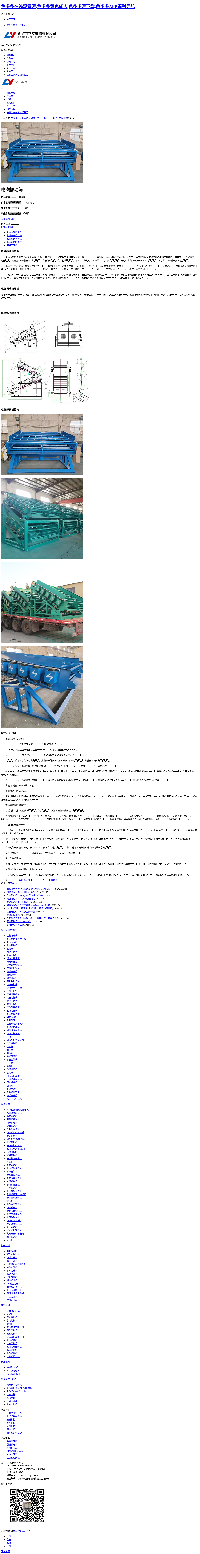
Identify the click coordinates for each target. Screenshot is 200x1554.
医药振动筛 (12, 935)
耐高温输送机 (13, 1217)
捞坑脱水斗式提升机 (16, 1264)
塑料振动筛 (12, 971)
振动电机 (5, 1362)
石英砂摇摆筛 (13, 1007)
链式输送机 (12, 1116)
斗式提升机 (12, 1297)
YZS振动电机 (13, 1371)
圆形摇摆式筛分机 (15, 1040)
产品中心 (11, 58)
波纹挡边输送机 (14, 1230)
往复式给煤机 (13, 1356)
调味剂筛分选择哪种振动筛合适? (22, 892)
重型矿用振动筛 (60, 118)
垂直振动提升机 (14, 1290)
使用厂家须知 (13, 245)
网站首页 (11, 55)
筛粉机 (10, 1066)
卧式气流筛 (12, 1056)
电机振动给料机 (14, 1347)
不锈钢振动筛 (13, 1027)
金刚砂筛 (11, 1020)
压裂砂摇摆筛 (13, 994)
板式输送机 (12, 1165)
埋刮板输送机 (13, 1119)
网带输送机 (12, 1123)
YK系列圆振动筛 (15, 1451)
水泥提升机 (12, 1274)
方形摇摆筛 (12, 1043)
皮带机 (10, 1201)
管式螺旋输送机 (14, 1224)
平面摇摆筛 (12, 955)
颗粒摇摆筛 (12, 1001)
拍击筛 (10, 1053)
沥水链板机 (12, 1152)
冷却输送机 (12, 1181)
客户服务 (11, 71)
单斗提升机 (12, 1270)
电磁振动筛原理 (14, 235)
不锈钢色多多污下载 (16, 939)
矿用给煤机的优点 (15, 925)
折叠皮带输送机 (14, 1211)
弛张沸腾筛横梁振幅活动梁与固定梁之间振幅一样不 (32, 889)
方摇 (9, 1037)
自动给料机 (12, 1320)
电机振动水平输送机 (16, 1149)
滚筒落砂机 (24, 880)
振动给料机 (12, 1353)
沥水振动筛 (12, 1082)
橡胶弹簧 (11, 1394)
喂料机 (10, 1324)
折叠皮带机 (12, 1171)
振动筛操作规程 (14, 915)
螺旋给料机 (12, 1317)
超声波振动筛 (13, 1076)
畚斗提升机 (12, 1267)
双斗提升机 (12, 1277)
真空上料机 (12, 1404)
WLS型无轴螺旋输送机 (18, 1110)
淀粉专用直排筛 (14, 988)
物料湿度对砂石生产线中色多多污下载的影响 (28, 905)
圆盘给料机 (12, 1330)
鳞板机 (10, 1240)
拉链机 (10, 1162)
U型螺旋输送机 (14, 1220)
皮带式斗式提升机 (15, 1327)
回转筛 (10, 1086)
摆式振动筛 (12, 1017)
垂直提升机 (12, 1251)
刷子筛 (10, 1050)
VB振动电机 (12, 1367)
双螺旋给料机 (13, 1311)
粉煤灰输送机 (13, 1185)
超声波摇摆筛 (13, 958)
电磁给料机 (12, 1350)
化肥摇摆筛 (12, 997)
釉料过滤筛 (12, 975)
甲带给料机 (12, 1340)
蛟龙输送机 (12, 1188)
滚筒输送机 (12, 1126)
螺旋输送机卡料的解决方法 (20, 902)
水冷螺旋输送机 (14, 1168)
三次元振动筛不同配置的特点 (21, 912)
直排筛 (10, 1063)
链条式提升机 (13, 1254)
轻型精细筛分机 (8, 930)
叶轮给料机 (12, 1343)
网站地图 (5, 1551)
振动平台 (11, 1398)
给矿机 (10, 1314)
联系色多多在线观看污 (17, 25)
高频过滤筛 (12, 1069)
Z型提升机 (12, 1300)
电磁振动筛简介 (14, 232)
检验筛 (10, 1046)
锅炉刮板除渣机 (14, 1145)
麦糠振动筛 (12, 1089)
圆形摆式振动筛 (14, 1030)
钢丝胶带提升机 (14, 1287)
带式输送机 (12, 1136)
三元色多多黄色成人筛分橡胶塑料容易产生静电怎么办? (33, 918)
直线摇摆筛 (12, 1011)
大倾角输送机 (13, 1129)
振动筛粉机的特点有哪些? (19, 921)
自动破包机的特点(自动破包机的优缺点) (26, 895)
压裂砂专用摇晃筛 (15, 1024)
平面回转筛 (12, 1059)
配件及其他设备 (8, 1379)
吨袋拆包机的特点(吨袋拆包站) (21, 899)
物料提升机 (12, 1257)
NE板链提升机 (13, 1284)
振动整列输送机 (14, 1158)
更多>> (13, 883)
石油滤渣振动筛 (14, 1079)
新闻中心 (11, 61)
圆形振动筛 (12, 1095)
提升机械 (5, 1245)
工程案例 (11, 65)
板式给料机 (12, 1334)
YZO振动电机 (13, 1374)
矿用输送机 (12, 1155)
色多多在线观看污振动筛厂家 (25, 118)
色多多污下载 (13, 1092)
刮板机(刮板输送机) (16, 1139)
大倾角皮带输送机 (15, 1233)
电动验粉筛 (12, 945)
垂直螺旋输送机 (14, 1191)
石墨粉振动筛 (13, 968)
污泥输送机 (12, 1142)
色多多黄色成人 (14, 1099)
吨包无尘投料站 (14, 1385)
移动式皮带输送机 (15, 1132)
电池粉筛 (52, 880)
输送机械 (5, 1104)
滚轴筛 (10, 949)
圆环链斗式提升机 (15, 1293)
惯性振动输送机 (14, 1214)
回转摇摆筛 (12, 952)
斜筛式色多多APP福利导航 (19, 1388)
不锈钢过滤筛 (13, 981)
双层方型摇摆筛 (14, 965)
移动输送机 (12, 1207)
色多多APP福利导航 (16, 1391)
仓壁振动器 (12, 1401)
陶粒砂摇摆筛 (13, 962)
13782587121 (7, 227)
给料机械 (5, 1305)
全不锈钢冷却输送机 (16, 1194)
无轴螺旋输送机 (14, 1113)
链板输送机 (12, 1227)
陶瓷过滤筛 (12, 978)
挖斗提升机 (12, 1261)
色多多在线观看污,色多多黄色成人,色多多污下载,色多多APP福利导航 (68, 6)
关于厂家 (11, 19)
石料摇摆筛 (12, 991)
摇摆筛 (10, 1073)
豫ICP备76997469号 (22, 1531)
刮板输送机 (12, 1237)
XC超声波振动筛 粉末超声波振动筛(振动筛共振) (30, 908)
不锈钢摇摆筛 (13, 1014)
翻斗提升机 (12, 1280)
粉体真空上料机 (14, 1198)
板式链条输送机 (14, 1178)
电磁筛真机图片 (14, 242)
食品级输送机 (13, 1175)
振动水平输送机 (14, 1204)
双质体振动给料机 (15, 1337)
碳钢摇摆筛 (12, 1004)
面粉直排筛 (12, 984)
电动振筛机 (12, 942)
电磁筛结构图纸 (14, 239)
